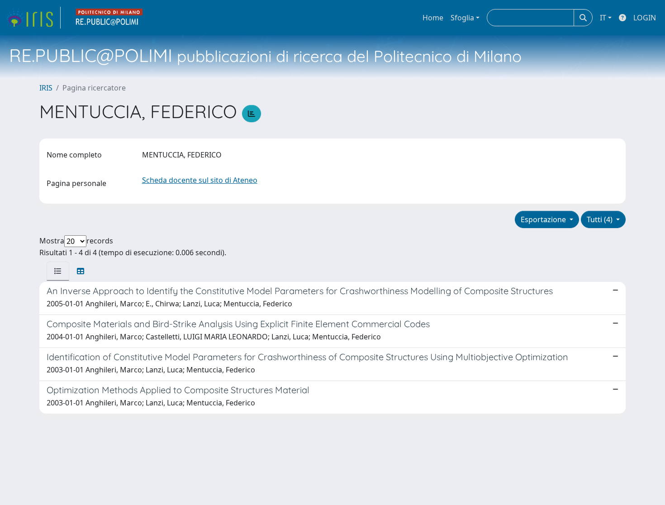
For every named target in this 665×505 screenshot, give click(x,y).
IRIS (45, 88)
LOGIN (644, 18)
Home (433, 18)
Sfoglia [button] (462, 18)
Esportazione (544, 219)
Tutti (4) (600, 219)
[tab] (58, 271)
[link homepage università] (109, 18)
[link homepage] (33, 18)
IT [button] (603, 18)
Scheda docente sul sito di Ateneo (199, 180)
